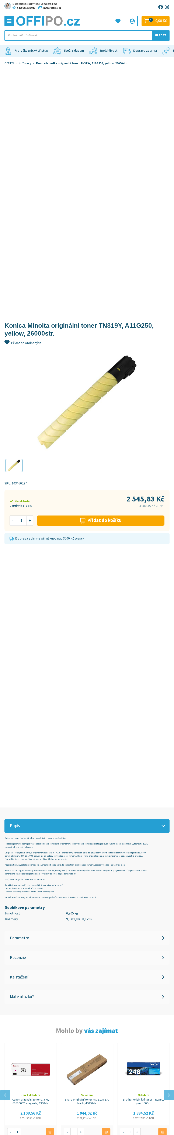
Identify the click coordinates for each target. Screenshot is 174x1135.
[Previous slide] (5, 1095)
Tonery (26, 63)
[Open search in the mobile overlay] (87, 35)
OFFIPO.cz (11, 63)
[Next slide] (169, 1095)
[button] (14, 465)
